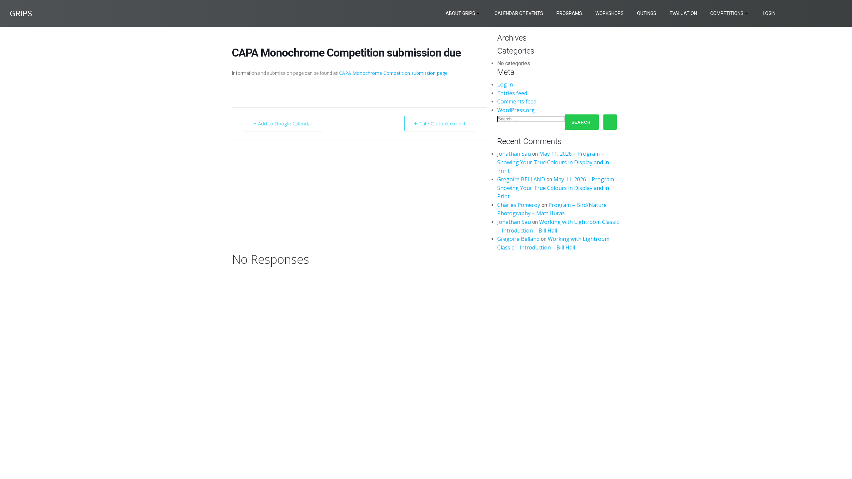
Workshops (609, 13)
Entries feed (512, 93)
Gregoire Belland (518, 238)
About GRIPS (460, 13)
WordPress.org (516, 110)
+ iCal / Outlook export (440, 123)
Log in (505, 84)
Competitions (727, 13)
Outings (646, 13)
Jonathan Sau (514, 153)
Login (769, 13)
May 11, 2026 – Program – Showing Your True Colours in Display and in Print (553, 162)
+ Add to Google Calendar (283, 123)
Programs (569, 13)
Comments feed (516, 101)
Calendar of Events (519, 13)
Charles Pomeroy (518, 205)
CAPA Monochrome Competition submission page (393, 73)
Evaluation (683, 13)
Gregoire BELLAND (521, 179)
